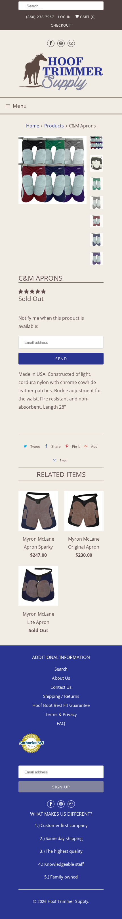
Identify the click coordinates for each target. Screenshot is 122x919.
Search (61, 669)
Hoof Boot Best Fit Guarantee (61, 705)
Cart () (87, 16)
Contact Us (61, 687)
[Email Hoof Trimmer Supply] (71, 43)
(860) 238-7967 (40, 16)
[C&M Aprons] (52, 170)
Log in (64, 16)
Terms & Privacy (61, 714)
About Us (61, 678)
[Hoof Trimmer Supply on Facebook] (50, 43)
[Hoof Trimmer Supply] (61, 72)
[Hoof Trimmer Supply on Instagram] (61, 43)
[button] (32, 291)
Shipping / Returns (61, 696)
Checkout (61, 25)
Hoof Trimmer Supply (68, 901)
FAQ (61, 723)
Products (54, 126)
